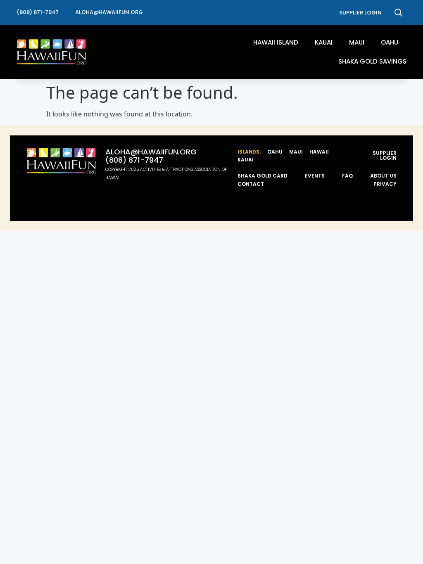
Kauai (324, 42)
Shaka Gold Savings (372, 61)
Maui (356, 42)
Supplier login (360, 13)
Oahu (389, 42)
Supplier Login (385, 155)
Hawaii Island (275, 42)
